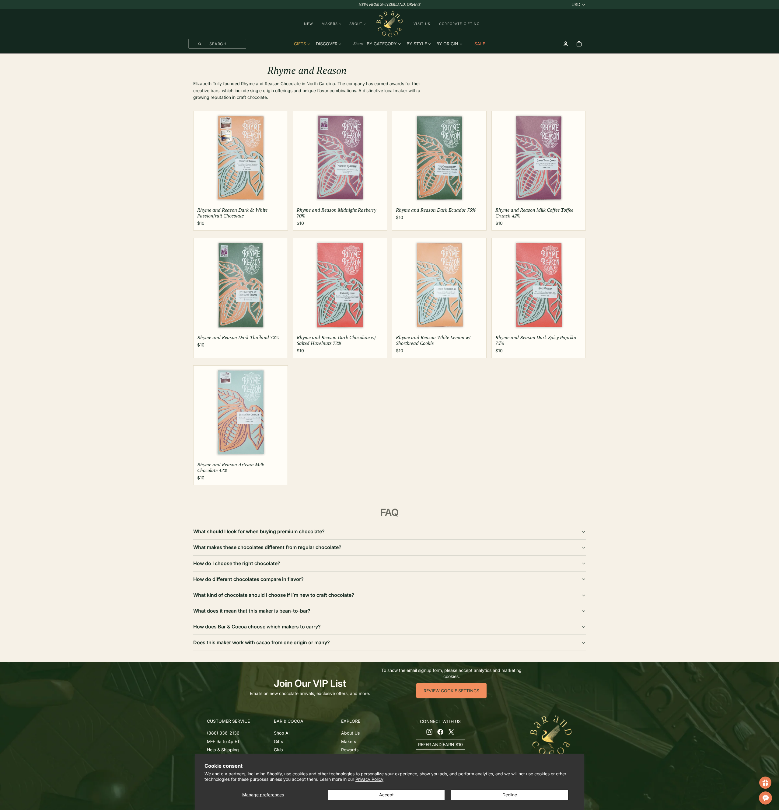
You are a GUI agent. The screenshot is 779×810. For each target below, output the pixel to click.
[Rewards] (765, 783)
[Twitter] (451, 731)
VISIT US (422, 24)
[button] (239, 721)
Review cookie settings (451, 690)
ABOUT (356, 24)
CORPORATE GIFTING (459, 24)
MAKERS (330, 24)
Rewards (349, 750)
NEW (308, 24)
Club (278, 750)
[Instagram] (429, 731)
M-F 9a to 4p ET (223, 741)
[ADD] (278, 196)
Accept (386, 794)
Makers (348, 741)
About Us (350, 732)
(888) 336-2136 (223, 732)
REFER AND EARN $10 (440, 744)
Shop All (282, 732)
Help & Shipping (223, 750)
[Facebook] (440, 731)
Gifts (278, 741)
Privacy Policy (369, 779)
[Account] (565, 43)
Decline (509, 794)
